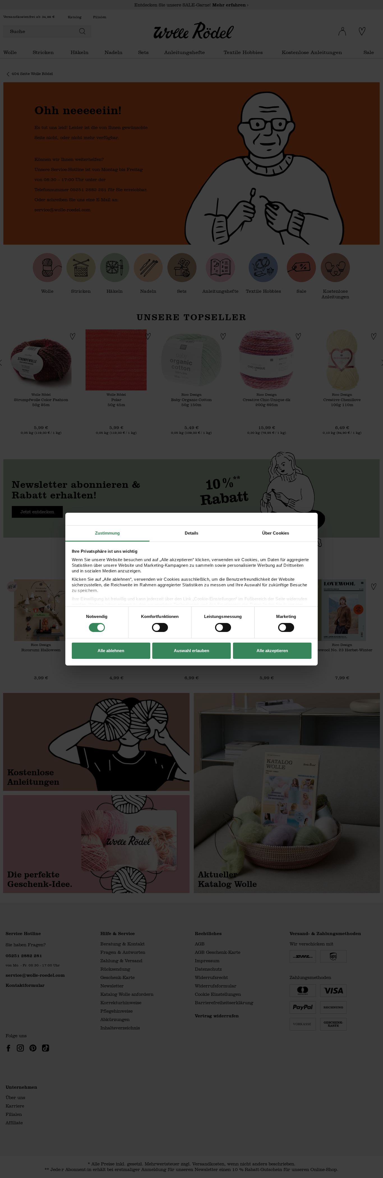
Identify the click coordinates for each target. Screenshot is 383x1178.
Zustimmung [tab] (107, 532)
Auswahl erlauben (191, 650)
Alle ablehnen (111, 650)
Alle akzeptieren (272, 650)
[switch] (160, 627)
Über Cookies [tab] (275, 532)
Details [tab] (192, 532)
